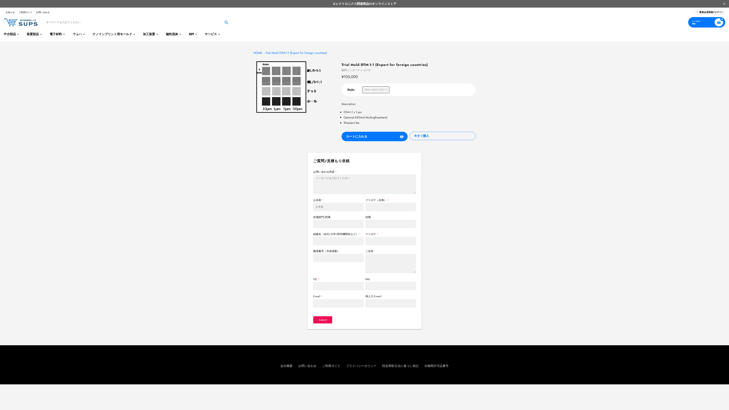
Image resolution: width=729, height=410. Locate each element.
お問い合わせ (43, 12)
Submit (323, 320)
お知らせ (10, 12)
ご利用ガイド (25, 12)
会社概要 (286, 366)
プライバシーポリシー (361, 366)
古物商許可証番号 (436, 366)
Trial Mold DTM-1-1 (376, 89)
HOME (257, 53)
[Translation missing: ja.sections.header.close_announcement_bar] (724, 4)
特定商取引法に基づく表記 (400, 366)
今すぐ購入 (421, 136)
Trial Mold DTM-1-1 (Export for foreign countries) (296, 53)
